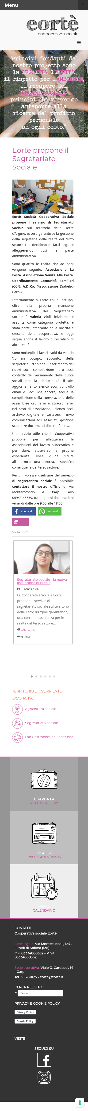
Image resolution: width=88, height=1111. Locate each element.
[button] (24, 511)
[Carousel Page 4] (45, 676)
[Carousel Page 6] (54, 676)
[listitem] (43, 592)
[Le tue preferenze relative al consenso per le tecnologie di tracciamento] (79, 1102)
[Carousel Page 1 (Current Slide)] (32, 676)
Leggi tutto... (28, 629)
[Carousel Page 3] (41, 676)
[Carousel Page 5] (50, 676)
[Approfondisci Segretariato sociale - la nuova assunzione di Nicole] (43, 557)
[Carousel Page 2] (36, 676)
